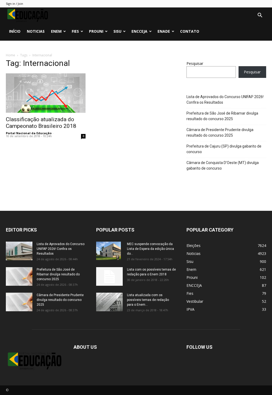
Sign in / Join (14, 4)
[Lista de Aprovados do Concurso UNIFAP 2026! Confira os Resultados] (19, 251)
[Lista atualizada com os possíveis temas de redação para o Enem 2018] (109, 302)
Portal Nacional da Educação (29, 133)
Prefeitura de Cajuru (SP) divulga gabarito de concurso (223, 149)
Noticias (36, 31)
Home (10, 55)
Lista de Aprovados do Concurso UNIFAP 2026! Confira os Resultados (225, 99)
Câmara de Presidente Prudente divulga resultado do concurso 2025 (219, 132)
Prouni (96, 31)
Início (14, 31)
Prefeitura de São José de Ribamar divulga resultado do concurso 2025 (222, 116)
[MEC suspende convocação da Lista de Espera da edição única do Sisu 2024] (108, 251)
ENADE (164, 31)
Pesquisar (194, 63)
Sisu (117, 31)
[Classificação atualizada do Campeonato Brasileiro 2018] (46, 93)
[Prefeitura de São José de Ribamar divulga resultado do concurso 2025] (19, 276)
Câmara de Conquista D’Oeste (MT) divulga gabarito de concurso (222, 165)
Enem (56, 31)
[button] (259, 15)
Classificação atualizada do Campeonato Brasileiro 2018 (41, 122)
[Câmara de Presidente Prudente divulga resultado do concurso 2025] (19, 302)
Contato (189, 31)
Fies (75, 31)
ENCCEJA (139, 31)
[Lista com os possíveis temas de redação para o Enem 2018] (109, 276)
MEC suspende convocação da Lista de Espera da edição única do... (150, 248)
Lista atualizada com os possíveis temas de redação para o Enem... (148, 299)
